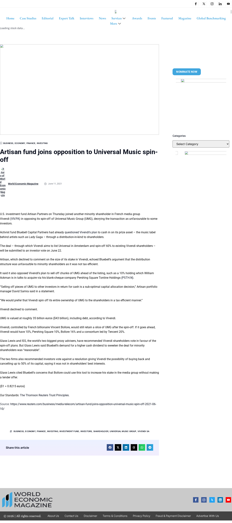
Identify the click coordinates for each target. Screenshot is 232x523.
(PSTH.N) (127, 277)
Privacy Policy (141, 516)
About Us (53, 516)
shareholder (100, 431)
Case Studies (28, 18)
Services (116, 18)
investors (86, 431)
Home (10, 18)
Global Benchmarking (211, 18)
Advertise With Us (207, 516)
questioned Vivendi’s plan (81, 232)
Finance (30, 143)
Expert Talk (66, 18)
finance (41, 431)
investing (52, 431)
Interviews (86, 18)
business (19, 431)
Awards (137, 18)
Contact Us (71, 516)
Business (8, 143)
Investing (42, 143)
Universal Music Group (123, 431)
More (113, 23)
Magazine (184, 18)
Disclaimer (90, 516)
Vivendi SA (143, 431)
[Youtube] (228, 500)
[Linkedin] (220, 3)
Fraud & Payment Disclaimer (173, 516)
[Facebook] (195, 3)
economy (30, 431)
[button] (110, 447)
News (102, 18)
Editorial (47, 18)
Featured (167, 18)
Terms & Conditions (115, 516)
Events (152, 18)
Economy (20, 143)
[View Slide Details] (201, 104)
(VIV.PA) (15, 218)
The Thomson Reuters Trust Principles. (44, 395)
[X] (204, 3)
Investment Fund (69, 431)
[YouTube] (228, 3)
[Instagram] (212, 3)
